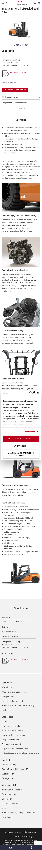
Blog (4, 807)
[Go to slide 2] (17, 45)
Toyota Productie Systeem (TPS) (16, 769)
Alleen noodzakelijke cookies (21, 454)
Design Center (8, 696)
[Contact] (34, 3)
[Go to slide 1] (14, 45)
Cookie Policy (14, 836)
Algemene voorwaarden (12, 744)
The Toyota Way (9, 764)
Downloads (7, 817)
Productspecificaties (19, 72)
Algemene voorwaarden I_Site (15, 748)
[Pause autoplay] (26, 44)
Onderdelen (7, 798)
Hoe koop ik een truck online (14, 735)
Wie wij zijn (7, 687)
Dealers (5, 710)
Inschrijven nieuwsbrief (12, 789)
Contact (5, 721)
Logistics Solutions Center (13, 700)
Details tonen (29, 432)
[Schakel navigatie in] (2, 3)
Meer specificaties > (10, 82)
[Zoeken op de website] (7, 3)
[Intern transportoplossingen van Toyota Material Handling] (22, 3)
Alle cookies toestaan (21, 439)
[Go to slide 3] (19, 45)
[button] (10, 847)
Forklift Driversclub (10, 803)
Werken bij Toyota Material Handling (18, 705)
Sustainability (8, 773)
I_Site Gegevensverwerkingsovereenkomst (21, 753)
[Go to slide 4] (23, 45)
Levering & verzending (11, 726)
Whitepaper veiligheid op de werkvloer (18, 812)
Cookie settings (27, 836)
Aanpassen (20, 446)
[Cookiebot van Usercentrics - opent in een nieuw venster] (29, 392)
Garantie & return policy (12, 730)
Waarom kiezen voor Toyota (14, 691)
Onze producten (9, 794)
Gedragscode (7, 778)
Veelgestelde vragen (10, 739)
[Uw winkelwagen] (39, 3)
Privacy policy (30, 832)
